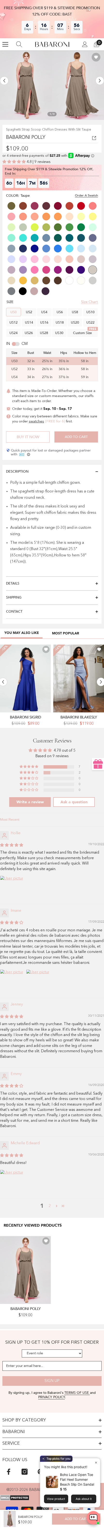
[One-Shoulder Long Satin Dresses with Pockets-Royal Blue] (25, 678)
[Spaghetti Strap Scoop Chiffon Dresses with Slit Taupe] (25, 1270)
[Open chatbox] (93, 1518)
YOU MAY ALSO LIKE (21, 633)
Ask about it (84, 1499)
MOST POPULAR (65, 633)
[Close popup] (96, 1462)
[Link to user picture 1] (11, 887)
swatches (36, 421)
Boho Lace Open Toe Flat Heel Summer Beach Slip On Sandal (77, 1479)
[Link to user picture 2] (37, 981)
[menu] (5, 44)
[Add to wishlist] (96, 57)
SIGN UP (52, 1381)
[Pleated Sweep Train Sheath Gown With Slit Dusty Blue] (78, 678)
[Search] (19, 44)
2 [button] (50, 1206)
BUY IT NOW (28, 437)
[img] (11, 845)
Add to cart (76, 437)
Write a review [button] (30, 802)
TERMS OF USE (77, 1392)
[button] (4, 81)
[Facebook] (8, 1472)
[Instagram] (24, 1472)
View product (56, 1499)
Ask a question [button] (74, 802)
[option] (26, 85)
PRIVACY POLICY (51, 1397)
